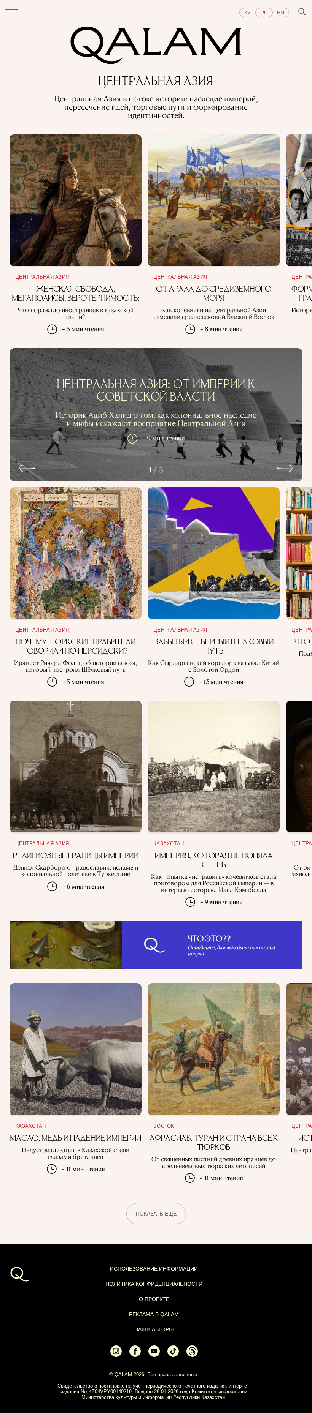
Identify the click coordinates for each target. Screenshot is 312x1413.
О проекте (154, 1299)
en (280, 12)
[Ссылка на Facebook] (135, 1354)
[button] (11, 12)
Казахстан (168, 843)
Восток (163, 1126)
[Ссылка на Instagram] (116, 1354)
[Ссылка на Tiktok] (173, 1354)
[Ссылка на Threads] (192, 1354)
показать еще (156, 1214)
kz (247, 12)
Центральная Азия (42, 277)
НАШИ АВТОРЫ (154, 1329)
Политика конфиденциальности (153, 1284)
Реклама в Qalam (154, 1314)
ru (264, 12)
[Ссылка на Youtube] (154, 1354)
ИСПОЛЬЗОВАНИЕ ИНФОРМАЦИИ (154, 1268)
